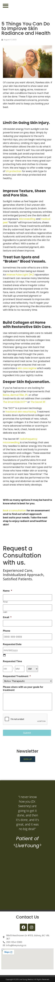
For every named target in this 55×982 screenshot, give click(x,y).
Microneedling (27, 218)
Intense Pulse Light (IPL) (20, 274)
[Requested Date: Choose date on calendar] (4, 655)
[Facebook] (23, 927)
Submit (27, 732)
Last (5, 612)
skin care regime (26, 368)
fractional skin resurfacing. (20, 411)
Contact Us (27, 917)
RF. (44, 402)
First (5, 602)
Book (6, 510)
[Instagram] (31, 927)
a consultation (18, 510)
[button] (5, 5)
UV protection (13, 171)
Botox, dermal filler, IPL (15, 394)
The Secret (36, 402)
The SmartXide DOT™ (15, 402)
